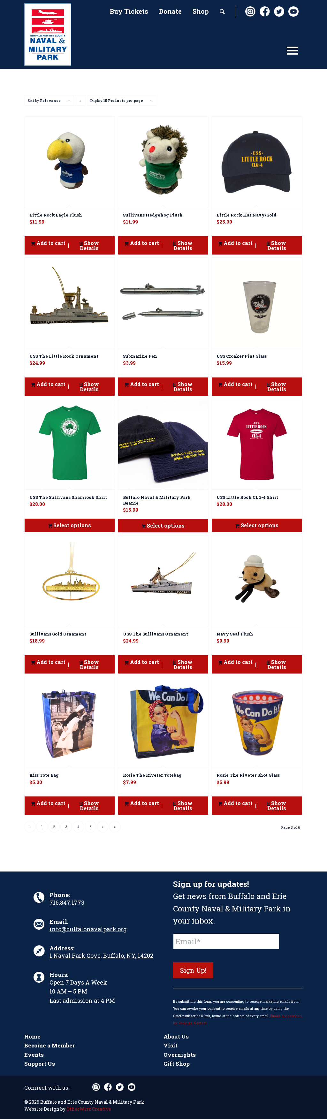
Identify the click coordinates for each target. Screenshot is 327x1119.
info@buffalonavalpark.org (88, 929)
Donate (170, 11)
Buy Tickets (129, 11)
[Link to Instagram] (250, 11)
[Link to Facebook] (264, 11)
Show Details (89, 245)
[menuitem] (129, 12)
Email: (58, 921)
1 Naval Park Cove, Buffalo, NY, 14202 (101, 955)
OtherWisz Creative (88, 1109)
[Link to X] (279, 11)
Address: (61, 948)
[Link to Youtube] (293, 11)
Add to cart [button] (50, 243)
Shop (201, 11)
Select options (71, 525)
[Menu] (292, 54)
